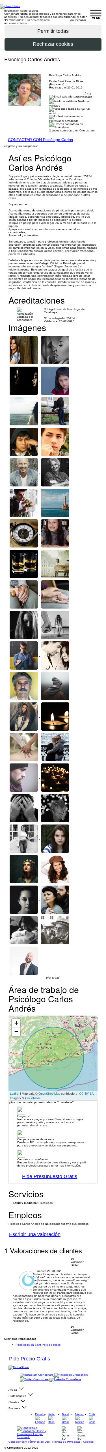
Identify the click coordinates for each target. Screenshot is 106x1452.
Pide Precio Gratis (29, 1359)
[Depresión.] (24, 929)
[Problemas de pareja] (55, 746)
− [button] (16, 1031)
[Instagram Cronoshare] (37, 1375)
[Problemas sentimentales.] (55, 410)
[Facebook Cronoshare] (71, 1375)
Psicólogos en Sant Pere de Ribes (38, 1344)
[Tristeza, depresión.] (24, 777)
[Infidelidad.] (24, 380)
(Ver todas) (53, 977)
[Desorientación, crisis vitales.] (55, 502)
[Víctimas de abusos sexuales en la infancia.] (55, 380)
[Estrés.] (24, 807)
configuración (59, 19)
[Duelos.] (55, 716)
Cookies (88, 1441)
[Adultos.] (24, 471)
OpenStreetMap (49, 1093)
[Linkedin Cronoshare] (65, 1379)
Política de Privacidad (66, 1441)
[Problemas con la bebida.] (24, 563)
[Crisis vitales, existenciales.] (24, 410)
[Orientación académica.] (24, 441)
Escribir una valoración (34, 1234)
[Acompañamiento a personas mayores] (24, 594)
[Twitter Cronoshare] (34, 1379)
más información (38, 23)
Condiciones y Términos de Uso (29, 1441)
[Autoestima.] (24, 716)
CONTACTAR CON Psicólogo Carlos (40, 139)
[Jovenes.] (55, 685)
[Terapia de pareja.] (24, 349)
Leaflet (14, 1093)
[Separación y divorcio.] (55, 563)
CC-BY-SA (86, 1093)
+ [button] (16, 1023)
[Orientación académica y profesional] (24, 655)
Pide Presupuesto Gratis (49, 1176)
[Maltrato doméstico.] (24, 624)
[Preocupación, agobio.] (55, 807)
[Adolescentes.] (55, 441)
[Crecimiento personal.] (24, 868)
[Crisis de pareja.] (55, 655)
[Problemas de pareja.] (24, 746)
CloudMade (33, 1098)
